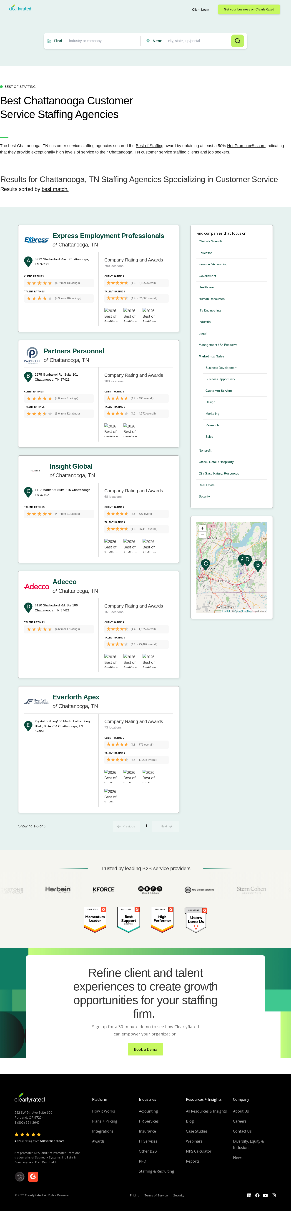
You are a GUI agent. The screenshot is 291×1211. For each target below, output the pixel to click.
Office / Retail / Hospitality (216, 462)
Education (205, 253)
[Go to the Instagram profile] (273, 1195)
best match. (55, 189)
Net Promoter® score (246, 145)
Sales (209, 436)
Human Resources (212, 299)
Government (207, 276)
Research (212, 425)
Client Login (200, 9)
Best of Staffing (149, 145)
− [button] (202, 535)
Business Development (221, 367)
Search (237, 41)
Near (157, 41)
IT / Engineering (210, 310)
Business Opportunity (220, 379)
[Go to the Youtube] (257, 1195)
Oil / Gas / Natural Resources (219, 473)
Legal (202, 333)
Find (58, 41)
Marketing (212, 413)
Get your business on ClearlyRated (249, 9)
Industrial (205, 322)
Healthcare (206, 287)
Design (210, 402)
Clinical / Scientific (211, 241)
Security (204, 496)
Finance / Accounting (213, 264)
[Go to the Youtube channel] (265, 1195)
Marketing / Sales (211, 356)
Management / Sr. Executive (218, 345)
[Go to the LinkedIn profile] (249, 1195)
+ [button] (202, 528)
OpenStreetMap (243, 611)
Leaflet (226, 611)
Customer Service (219, 390)
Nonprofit (205, 450)
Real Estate (207, 485)
